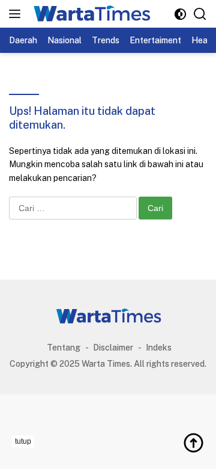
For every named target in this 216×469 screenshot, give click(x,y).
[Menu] (17, 14)
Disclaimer (113, 347)
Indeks (159, 347)
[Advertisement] (108, 450)
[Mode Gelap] (180, 14)
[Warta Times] (89, 13)
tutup (23, 441)
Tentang (63, 347)
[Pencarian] (200, 14)
